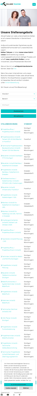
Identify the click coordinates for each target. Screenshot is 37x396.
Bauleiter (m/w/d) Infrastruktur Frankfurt (10, 188)
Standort (28, 124)
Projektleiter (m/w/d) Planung (9, 266)
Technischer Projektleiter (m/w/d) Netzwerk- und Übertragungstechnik (11, 354)
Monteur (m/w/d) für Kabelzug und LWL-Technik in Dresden (12, 213)
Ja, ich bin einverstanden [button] (18, 385)
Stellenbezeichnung (9, 124)
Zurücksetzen (18, 111)
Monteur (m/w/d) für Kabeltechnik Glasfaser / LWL (11, 204)
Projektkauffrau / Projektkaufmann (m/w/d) (11, 231)
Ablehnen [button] (26, 388)
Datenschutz (5, 392)
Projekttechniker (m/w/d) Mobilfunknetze (11, 336)
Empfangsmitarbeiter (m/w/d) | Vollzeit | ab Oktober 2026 (10, 222)
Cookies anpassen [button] (11, 388)
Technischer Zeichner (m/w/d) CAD (9, 310)
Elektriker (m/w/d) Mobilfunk (8, 301)
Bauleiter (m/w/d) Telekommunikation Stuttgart (9, 275)
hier (15, 68)
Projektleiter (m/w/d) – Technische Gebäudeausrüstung (10, 345)
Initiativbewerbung (12, 82)
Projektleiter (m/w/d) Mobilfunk (9, 293)
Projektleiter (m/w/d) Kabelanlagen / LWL (9, 196)
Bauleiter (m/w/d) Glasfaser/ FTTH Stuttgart (12, 157)
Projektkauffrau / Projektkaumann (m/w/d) (11, 130)
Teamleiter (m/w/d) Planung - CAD (12, 240)
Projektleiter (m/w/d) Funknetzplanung (9, 328)
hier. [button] (30, 380)
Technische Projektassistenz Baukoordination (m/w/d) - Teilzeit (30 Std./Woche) (12, 148)
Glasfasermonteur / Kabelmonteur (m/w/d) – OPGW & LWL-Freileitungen (12, 180)
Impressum (18, 392)
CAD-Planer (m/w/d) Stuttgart (9, 319)
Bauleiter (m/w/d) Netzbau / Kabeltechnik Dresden (12, 164)
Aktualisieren (18, 116)
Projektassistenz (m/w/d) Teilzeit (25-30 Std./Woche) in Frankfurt (11, 139)
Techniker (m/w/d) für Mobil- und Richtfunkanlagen (12, 257)
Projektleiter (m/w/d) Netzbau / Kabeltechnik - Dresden (11, 172)
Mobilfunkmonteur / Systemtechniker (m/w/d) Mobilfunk (11, 284)
